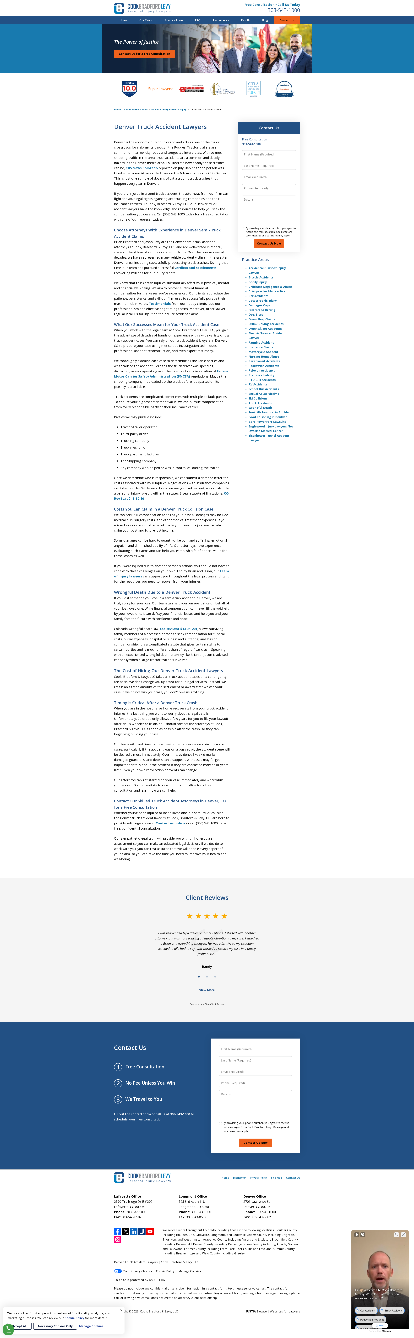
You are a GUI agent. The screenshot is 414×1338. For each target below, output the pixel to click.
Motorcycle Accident (263, 352)
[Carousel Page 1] (199, 977)
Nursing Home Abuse (264, 356)
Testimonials (221, 20)
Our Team (145, 20)
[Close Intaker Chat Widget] (403, 1234)
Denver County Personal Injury (168, 109)
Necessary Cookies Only (55, 1326)
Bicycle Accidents (261, 277)
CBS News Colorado (142, 168)
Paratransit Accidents (264, 361)
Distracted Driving (262, 310)
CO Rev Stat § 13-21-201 (178, 629)
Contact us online (170, 823)
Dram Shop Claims (262, 319)
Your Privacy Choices (137, 1271)
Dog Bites (256, 314)
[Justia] (142, 1231)
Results (246, 20)
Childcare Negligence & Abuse (270, 287)
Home (123, 20)
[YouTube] (150, 1231)
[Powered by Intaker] (386, 1331)
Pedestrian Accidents (264, 366)
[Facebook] (117, 1231)
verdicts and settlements (195, 268)
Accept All (19, 1326)
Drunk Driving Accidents (266, 324)
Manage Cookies (189, 1271)
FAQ (197, 20)
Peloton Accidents (262, 370)
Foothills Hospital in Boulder (269, 412)
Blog (265, 20)
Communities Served (136, 109)
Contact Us (287, 20)
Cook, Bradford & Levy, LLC (159, 1311)
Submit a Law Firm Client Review (207, 1004)
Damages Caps (259, 305)
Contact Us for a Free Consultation (144, 54)
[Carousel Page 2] (207, 977)
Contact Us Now (269, 243)
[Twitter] (125, 1231)
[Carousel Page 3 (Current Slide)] (215, 977)
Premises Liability (261, 375)
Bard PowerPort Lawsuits (267, 422)
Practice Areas (174, 20)
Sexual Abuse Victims (264, 394)
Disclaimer (239, 1177)
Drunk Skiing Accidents (265, 329)
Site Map (276, 1177)
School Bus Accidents (264, 389)
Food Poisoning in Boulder (268, 417)
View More (207, 990)
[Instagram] (117, 1239)
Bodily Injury (258, 282)
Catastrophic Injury (263, 301)
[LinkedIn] (133, 1231)
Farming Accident (261, 342)
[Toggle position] (396, 1234)
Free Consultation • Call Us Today (272, 4)
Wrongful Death (260, 408)
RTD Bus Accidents (262, 380)
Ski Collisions (258, 398)
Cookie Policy (165, 1271)
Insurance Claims (261, 347)
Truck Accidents (260, 403)
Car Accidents (258, 296)
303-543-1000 (284, 10)
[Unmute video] (356, 1234)
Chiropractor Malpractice (267, 291)
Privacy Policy (258, 1177)
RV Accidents (258, 384)
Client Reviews (207, 897)
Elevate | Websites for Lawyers (272, 1311)
